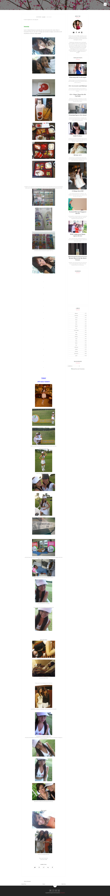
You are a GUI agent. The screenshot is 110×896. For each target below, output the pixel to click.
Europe (76, 317)
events (76, 338)
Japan (76, 321)
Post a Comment (27, 881)
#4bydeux (76, 313)
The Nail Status (76, 330)
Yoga (76, 332)
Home (44, 884)
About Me (75, 372)
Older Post (63, 884)
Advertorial (76, 315)
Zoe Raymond (62, 892)
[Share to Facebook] (52, 867)
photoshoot (76, 353)
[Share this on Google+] (39, 867)
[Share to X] (34, 867)
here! (79, 51)
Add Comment (49, 16)
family (76, 340)
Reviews (76, 326)
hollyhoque (76, 347)
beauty (76, 334)
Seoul (76, 328)
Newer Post (23, 884)
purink (76, 355)
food (76, 345)
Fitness (76, 319)
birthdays (76, 336)
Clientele (80, 372)
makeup (76, 349)
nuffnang (76, 351)
